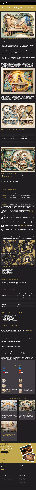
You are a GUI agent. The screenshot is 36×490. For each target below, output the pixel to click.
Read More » (8, 386)
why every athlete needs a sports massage (16, 277)
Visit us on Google (29, 330)
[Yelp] (3, 469)
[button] (11, 368)
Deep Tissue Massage (4, 197)
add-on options (31, 211)
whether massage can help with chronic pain (22, 287)
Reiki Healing (3, 202)
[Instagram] (2, 469)
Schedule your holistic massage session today (14, 332)
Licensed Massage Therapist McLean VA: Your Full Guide (28, 379)
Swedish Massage (4, 195)
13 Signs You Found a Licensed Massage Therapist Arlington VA (28, 390)
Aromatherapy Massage (4, 204)
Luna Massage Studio (31, 210)
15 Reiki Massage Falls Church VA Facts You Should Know (11, 379)
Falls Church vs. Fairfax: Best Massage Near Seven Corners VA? (28, 385)
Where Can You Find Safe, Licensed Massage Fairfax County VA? (11, 385)
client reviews (10, 291)
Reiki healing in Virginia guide (24, 225)
